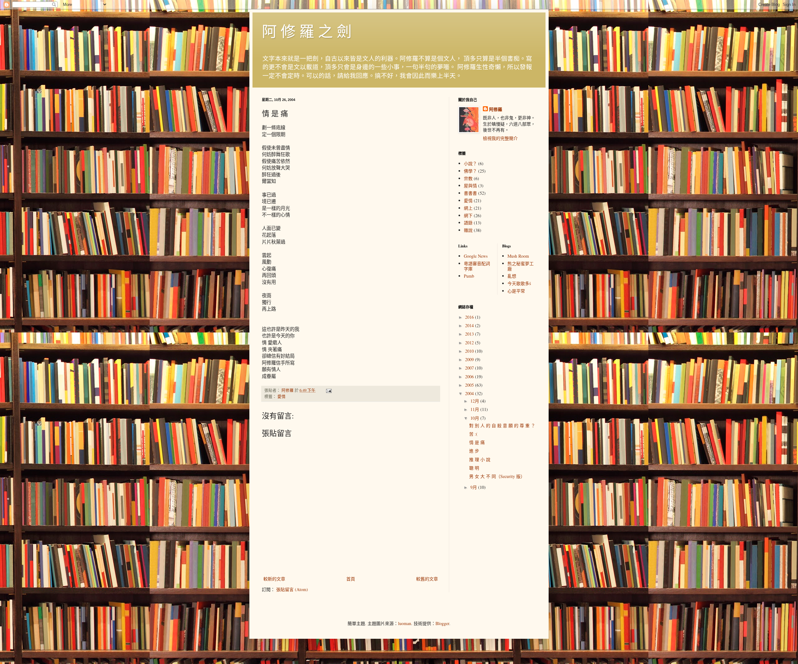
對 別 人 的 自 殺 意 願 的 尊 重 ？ (502, 425)
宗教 (468, 178)
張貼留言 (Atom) (292, 589)
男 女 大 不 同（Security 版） (497, 476)
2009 (470, 359)
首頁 (350, 579)
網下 (468, 215)
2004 (470, 393)
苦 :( (473, 434)
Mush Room (518, 256)
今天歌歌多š (519, 283)
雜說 (468, 230)
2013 (470, 334)
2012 (470, 343)
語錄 (468, 223)
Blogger (442, 623)
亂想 (511, 276)
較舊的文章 (427, 579)
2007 (470, 368)
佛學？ (470, 171)
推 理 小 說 (479, 459)
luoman (404, 623)
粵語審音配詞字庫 (477, 266)
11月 (475, 409)
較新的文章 (274, 579)
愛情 (281, 396)
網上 (468, 208)
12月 (475, 401)
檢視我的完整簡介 (500, 138)
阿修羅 (495, 109)
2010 (470, 351)
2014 (470, 325)
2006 (470, 377)
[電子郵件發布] (328, 390)
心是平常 (516, 291)
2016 (470, 317)
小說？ (470, 163)
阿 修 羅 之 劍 (307, 31)
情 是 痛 (477, 442)
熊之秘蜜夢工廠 (520, 266)
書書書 (470, 193)
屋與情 (470, 186)
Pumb (469, 276)
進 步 (474, 451)
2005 (470, 385)
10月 (475, 418)
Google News (476, 256)
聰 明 (474, 468)
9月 (474, 487)
